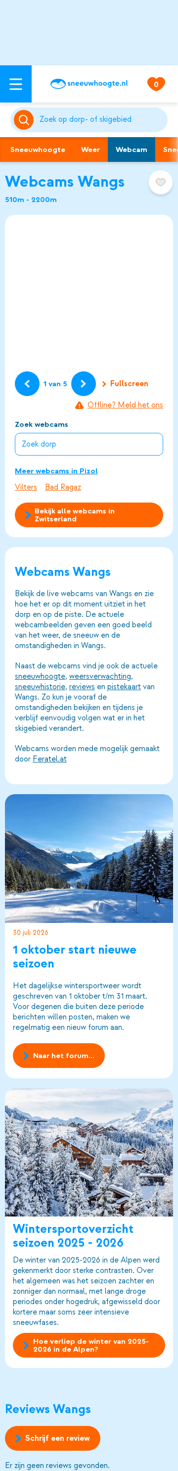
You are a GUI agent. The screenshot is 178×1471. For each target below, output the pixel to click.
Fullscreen (129, 384)
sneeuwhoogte (40, 676)
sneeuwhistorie (40, 687)
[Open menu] (16, 83)
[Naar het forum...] (89, 858)
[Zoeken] (102, 120)
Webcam (131, 149)
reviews (82, 687)
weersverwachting (100, 676)
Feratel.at (50, 759)
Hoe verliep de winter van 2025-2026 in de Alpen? (91, 1345)
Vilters (26, 487)
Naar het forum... (63, 1056)
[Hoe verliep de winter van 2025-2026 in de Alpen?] (89, 1152)
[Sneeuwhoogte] (89, 84)
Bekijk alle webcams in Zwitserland (75, 515)
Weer (90, 149)
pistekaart (124, 687)
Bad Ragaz (63, 487)
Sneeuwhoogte (37, 149)
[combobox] (102, 120)
